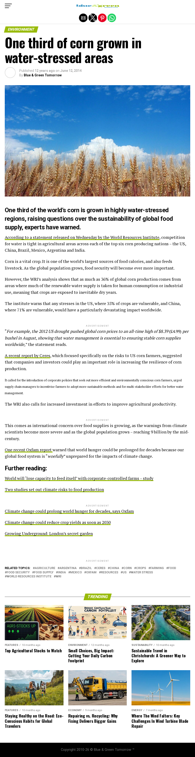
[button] (8, 6)
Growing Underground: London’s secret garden (49, 533)
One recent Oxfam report (29, 449)
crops (141, 568)
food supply (44, 572)
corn (127, 568)
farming (157, 568)
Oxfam (91, 572)
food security (18, 572)
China (114, 568)
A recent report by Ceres (27, 355)
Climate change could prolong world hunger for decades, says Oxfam (69, 511)
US (124, 572)
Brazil (86, 568)
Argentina (68, 568)
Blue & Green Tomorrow (43, 75)
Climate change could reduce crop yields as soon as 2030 (58, 522)
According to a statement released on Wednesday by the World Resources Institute (82, 237)
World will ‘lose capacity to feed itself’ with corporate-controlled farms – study (79, 478)
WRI (58, 576)
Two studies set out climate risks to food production (54, 489)
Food (172, 568)
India (62, 572)
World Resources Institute (29, 576)
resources (109, 572)
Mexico (76, 572)
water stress (142, 572)
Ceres (100, 568)
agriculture (45, 568)
